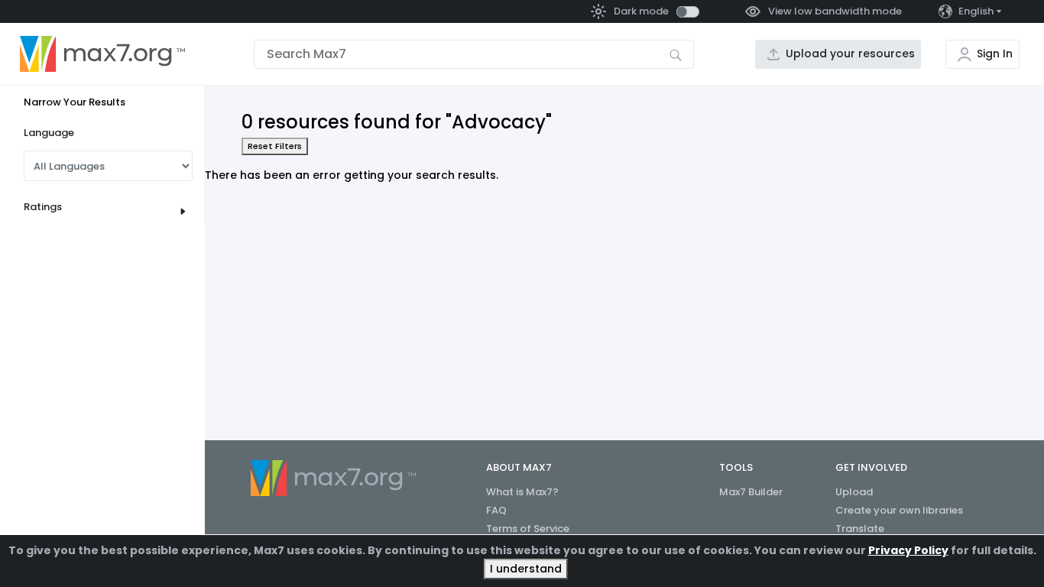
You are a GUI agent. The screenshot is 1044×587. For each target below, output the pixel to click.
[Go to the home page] (102, 54)
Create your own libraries (899, 510)
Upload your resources (850, 53)
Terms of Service (527, 528)
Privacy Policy (908, 550)
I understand (526, 568)
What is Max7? (522, 492)
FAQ (496, 510)
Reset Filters (275, 146)
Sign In (995, 53)
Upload (854, 492)
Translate (859, 528)
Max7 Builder (751, 492)
